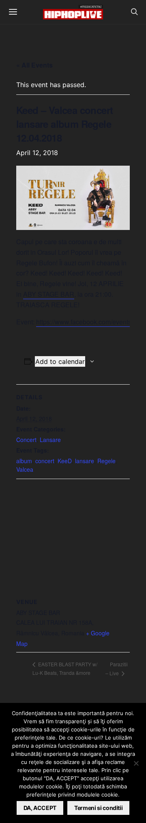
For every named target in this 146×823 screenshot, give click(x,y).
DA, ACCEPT (40, 807)
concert (44, 461)
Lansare (50, 440)
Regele (106, 461)
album (24, 461)
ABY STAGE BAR (48, 294)
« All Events (34, 65)
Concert (26, 440)
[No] (136, 763)
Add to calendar (60, 361)
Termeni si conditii (98, 807)
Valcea (24, 469)
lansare (84, 461)
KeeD (65, 461)
